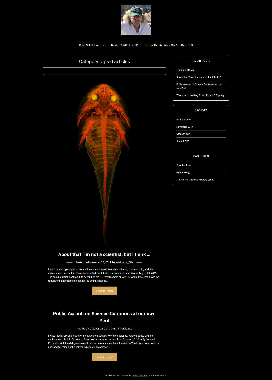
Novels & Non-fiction (125, 45)
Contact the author (92, 45)
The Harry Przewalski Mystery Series (168, 45)
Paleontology (183, 172)
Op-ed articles (183, 165)
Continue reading (104, 290)
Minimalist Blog (140, 375)
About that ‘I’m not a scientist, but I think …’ (104, 254)
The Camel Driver (185, 70)
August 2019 (183, 141)
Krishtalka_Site (124, 262)
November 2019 (184, 126)
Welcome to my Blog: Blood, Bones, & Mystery (200, 95)
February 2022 (183, 119)
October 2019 (183, 133)
